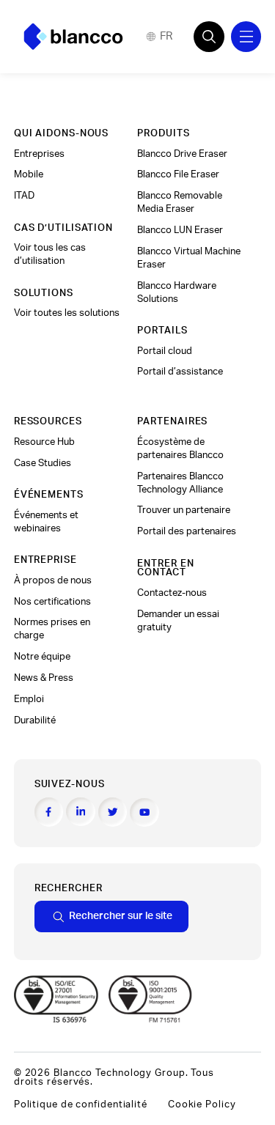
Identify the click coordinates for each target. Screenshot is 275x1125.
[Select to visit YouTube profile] (144, 812)
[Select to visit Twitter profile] (113, 812)
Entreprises (39, 154)
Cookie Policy (202, 1104)
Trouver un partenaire (183, 510)
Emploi (29, 699)
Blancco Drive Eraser (182, 154)
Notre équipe (42, 656)
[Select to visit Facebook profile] (49, 812)
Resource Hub (44, 442)
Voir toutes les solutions (67, 313)
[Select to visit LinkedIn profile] (80, 812)
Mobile (28, 174)
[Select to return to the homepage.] (73, 36)
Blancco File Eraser (178, 174)
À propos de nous (53, 580)
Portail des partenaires (186, 531)
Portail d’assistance (180, 371)
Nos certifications (52, 601)
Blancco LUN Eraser (180, 230)
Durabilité (35, 720)
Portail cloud (164, 351)
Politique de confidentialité (80, 1104)
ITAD (24, 195)
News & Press (43, 678)
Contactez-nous (172, 593)
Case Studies (42, 463)
